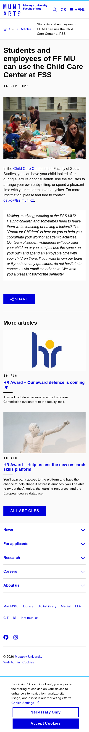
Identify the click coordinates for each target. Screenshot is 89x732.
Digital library (47, 606)
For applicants (15, 544)
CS (63, 10)
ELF (78, 606)
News (8, 530)
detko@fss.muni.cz (18, 200)
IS (14, 618)
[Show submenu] (78, 530)
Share (21, 299)
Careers (10, 571)
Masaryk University (28, 656)
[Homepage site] (25, 10)
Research (11, 558)
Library (28, 606)
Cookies (28, 662)
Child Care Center (28, 169)
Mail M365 (10, 606)
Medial (66, 606)
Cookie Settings (22, 703)
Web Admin (11, 662)
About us (11, 585)
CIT (6, 618)
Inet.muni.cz (29, 618)
